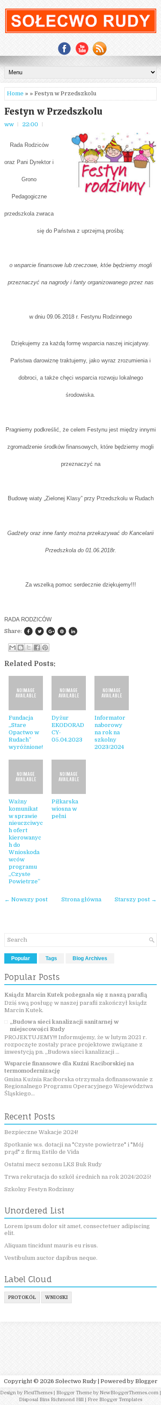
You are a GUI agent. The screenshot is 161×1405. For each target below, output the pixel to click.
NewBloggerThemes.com (129, 1393)
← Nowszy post (26, 899)
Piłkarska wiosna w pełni (65, 808)
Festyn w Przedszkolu (53, 111)
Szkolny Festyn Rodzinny (39, 1189)
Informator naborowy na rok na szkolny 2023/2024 (109, 732)
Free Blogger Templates (115, 1399)
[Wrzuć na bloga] (20, 647)
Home (15, 93)
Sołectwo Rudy (76, 1381)
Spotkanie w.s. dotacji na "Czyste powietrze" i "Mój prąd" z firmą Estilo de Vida (73, 1148)
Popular (20, 958)
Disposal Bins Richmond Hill (51, 1399)
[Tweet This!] (39, 631)
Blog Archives (90, 958)
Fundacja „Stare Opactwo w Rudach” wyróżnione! (26, 732)
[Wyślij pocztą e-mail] (12, 647)
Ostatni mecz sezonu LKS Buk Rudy (53, 1164)
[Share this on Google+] (50, 631)
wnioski (56, 1297)
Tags (51, 958)
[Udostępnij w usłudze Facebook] (37, 647)
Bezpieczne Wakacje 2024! (41, 1132)
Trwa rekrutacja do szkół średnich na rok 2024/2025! (77, 1177)
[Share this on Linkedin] (73, 631)
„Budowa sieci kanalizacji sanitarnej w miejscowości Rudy (64, 1025)
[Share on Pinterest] (62, 631)
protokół (22, 1297)
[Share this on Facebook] (28, 631)
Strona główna (81, 899)
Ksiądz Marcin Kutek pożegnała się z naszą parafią (75, 994)
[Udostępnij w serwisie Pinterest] (45, 647)
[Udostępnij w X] (28, 647)
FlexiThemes (38, 1393)
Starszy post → (136, 899)
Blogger (146, 1381)
